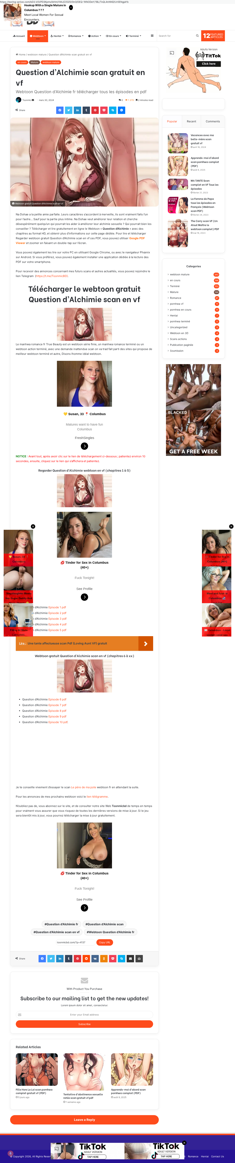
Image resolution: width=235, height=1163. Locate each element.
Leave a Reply (84, 1120)
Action (95, 35)
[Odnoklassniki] (104, 958)
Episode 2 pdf (57, 613)
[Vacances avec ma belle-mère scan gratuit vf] (178, 143)
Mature (34, 62)
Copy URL (104, 942)
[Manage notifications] (10, 1153)
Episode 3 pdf (57, 618)
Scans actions (178, 339)
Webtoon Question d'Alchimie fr (111, 932)
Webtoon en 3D (179, 333)
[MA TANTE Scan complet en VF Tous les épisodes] (178, 184)
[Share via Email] (130, 958)
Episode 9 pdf (57, 716)
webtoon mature (37, 54)
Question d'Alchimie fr (62, 924)
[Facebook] (60, 110)
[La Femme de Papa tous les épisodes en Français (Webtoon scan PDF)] (178, 205)
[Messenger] (121, 110)
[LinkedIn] (77, 110)
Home (22, 54)
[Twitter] (68, 110)
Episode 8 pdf (57, 710)
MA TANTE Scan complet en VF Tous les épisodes (204, 184)
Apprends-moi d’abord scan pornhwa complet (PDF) (128, 1091)
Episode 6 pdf (57, 699)
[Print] (139, 958)
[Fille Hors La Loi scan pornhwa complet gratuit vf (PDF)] (37, 1069)
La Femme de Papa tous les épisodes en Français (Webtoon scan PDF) (203, 205)
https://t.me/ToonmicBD (51, 276)
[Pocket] (104, 110)
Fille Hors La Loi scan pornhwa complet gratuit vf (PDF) (34, 1091)
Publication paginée (181, 344)
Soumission (176, 350)
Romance (75, 35)
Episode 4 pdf (57, 624)
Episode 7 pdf (57, 705)
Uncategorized (178, 327)
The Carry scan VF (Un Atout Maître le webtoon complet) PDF (205, 225)
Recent (191, 121)
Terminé (134, 35)
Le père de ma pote (83, 787)
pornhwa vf (176, 303)
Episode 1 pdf (57, 607)
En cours (114, 35)
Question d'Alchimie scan (105, 924)
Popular (172, 121)
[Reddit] (86, 958)
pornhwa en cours (180, 309)
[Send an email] (33, 100)
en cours (22, 62)
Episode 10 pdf (57, 722)
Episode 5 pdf (57, 630)
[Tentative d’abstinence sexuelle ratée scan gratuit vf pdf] (84, 1071)
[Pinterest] (95, 110)
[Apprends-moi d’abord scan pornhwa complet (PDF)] (132, 1069)
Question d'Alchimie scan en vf (57, 932)
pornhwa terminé (180, 321)
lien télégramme (97, 796)
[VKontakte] (95, 958)
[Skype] (112, 110)
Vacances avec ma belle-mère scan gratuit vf (202, 139)
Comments (213, 121)
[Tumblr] (86, 110)
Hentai (174, 315)
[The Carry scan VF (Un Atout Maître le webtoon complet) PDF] (178, 233)
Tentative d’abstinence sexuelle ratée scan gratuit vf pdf (83, 1096)
